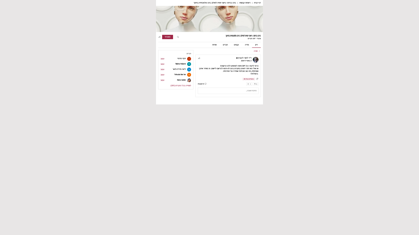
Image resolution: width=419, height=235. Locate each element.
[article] (228, 76)
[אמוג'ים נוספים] (249, 84)
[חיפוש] (178, 37)
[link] (256, 45)
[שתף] (199, 58)
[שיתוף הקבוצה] (159, 37)
